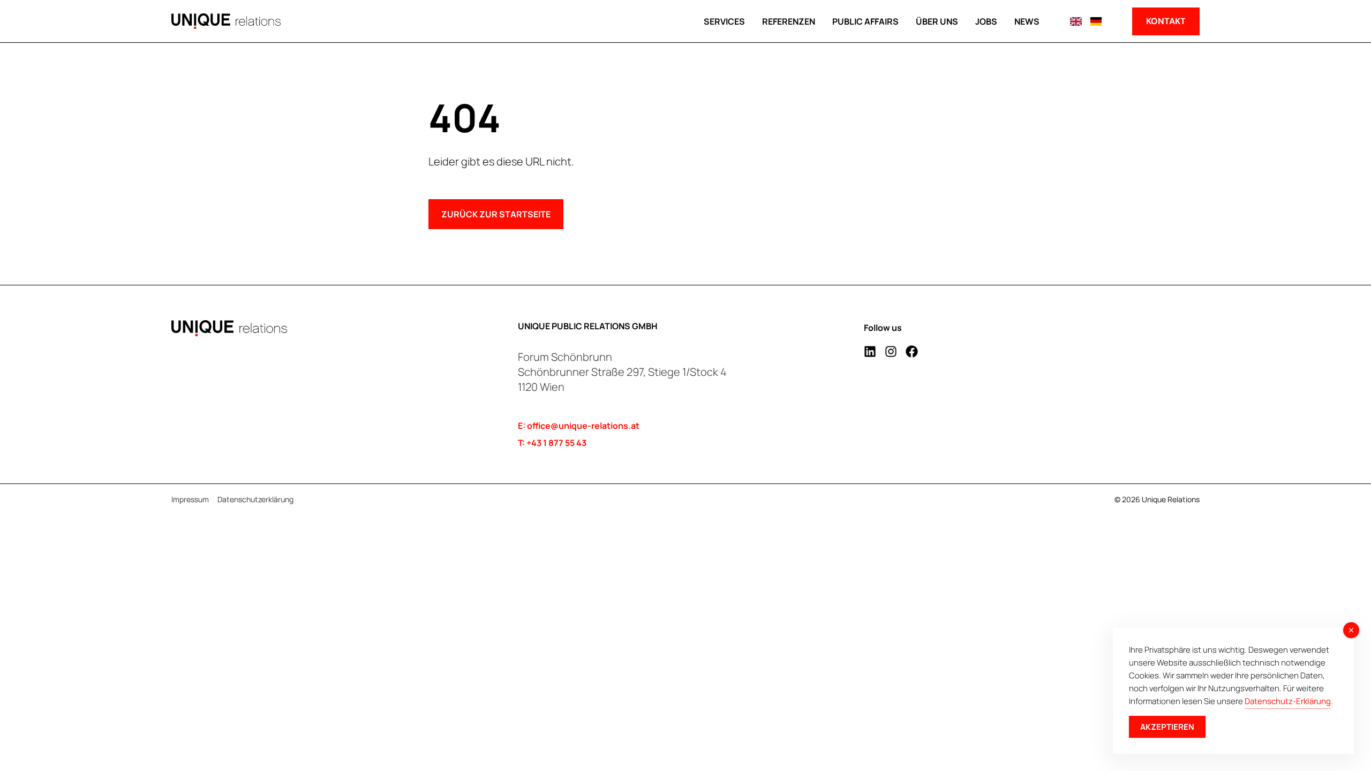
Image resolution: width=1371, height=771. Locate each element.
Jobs (986, 21)
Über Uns (937, 21)
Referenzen (788, 21)
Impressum (190, 499)
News (1026, 21)
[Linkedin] (870, 351)
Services (724, 21)
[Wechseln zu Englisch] (1076, 21)
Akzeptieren (1167, 726)
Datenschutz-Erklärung (1288, 701)
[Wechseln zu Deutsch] (1096, 21)
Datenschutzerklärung (255, 499)
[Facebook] (912, 351)
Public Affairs (865, 21)
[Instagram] (891, 351)
